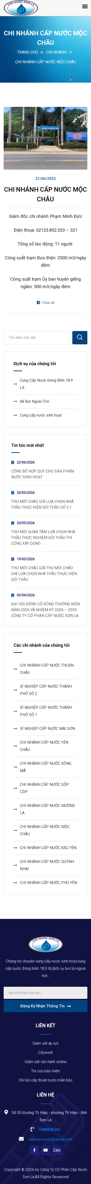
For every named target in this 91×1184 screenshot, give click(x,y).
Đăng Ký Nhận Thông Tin (42, 1006)
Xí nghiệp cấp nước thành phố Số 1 (46, 711)
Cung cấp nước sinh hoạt (41, 415)
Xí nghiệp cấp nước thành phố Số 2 (46, 690)
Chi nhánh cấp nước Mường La (47, 809)
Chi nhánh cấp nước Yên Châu (44, 746)
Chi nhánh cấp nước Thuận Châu (47, 669)
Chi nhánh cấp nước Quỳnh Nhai (47, 865)
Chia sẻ (48, 302)
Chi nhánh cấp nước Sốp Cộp (44, 788)
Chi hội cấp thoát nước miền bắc (46, 1080)
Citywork (45, 1052)
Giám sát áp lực (46, 1043)
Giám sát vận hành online (45, 1061)
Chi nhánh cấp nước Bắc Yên (48, 847)
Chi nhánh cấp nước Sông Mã (45, 767)
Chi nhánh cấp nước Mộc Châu (45, 830)
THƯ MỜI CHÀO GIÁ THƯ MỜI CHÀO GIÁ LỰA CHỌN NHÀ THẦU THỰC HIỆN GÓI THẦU (44, 574)
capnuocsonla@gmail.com (49, 1139)
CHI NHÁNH (56, 52)
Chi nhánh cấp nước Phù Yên (48, 882)
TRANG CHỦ (27, 52)
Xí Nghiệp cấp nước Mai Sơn (47, 728)
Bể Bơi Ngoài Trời (34, 401)
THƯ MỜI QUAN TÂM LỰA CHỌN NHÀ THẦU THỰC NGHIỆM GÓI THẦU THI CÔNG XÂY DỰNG (43, 537)
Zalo (56, 1150)
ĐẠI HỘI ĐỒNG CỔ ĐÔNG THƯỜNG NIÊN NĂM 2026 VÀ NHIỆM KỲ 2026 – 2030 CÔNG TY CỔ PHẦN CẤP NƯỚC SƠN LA (45, 610)
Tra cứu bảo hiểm (45, 1071)
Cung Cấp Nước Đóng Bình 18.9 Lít (46, 384)
